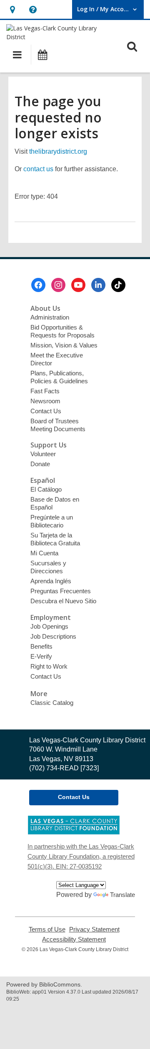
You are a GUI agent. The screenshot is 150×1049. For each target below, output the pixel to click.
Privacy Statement (94, 929)
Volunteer (43, 453)
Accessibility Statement (74, 939)
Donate (40, 463)
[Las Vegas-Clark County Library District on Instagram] (58, 285)
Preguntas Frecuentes (60, 590)
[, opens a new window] (74, 832)
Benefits (41, 646)
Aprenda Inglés (50, 580)
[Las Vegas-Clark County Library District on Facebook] (38, 285)
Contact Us (45, 411)
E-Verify (41, 656)
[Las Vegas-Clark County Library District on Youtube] (78, 285)
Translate (122, 894)
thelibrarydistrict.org (58, 151)
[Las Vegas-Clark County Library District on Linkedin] (98, 285)
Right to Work (49, 666)
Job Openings (49, 626)
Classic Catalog (51, 702)
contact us (38, 168)
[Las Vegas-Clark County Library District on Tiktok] (118, 285)
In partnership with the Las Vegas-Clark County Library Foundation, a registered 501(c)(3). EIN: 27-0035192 (81, 856)
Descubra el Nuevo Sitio (63, 600)
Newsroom (45, 401)
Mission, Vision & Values (64, 345)
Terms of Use (47, 929)
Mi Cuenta (44, 553)
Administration (49, 317)
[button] (12, 9)
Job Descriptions (53, 636)
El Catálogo (46, 489)
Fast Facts (45, 391)
